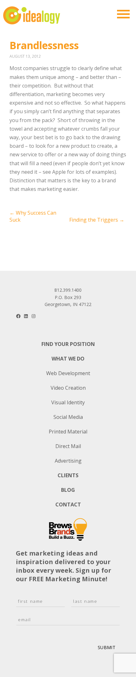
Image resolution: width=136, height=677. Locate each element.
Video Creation (68, 387)
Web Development (68, 373)
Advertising (68, 460)
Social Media (68, 416)
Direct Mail (68, 446)
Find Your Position (68, 344)
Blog (68, 489)
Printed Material (68, 431)
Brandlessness (44, 45)
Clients (68, 475)
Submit (106, 647)
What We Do (68, 358)
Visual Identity (68, 402)
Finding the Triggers (96, 219)
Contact (68, 504)
